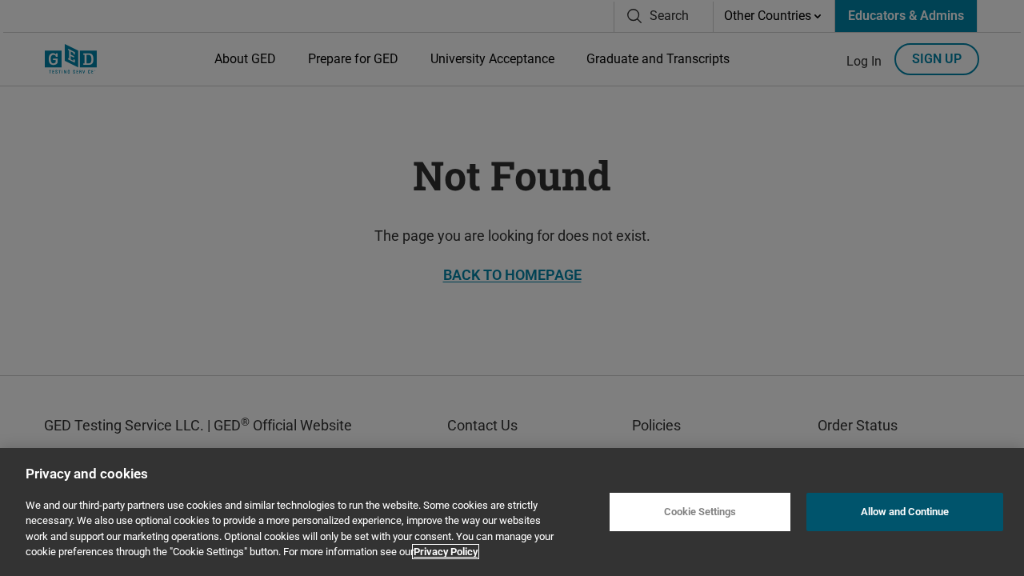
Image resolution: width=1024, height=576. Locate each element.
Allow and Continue (905, 512)
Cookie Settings (700, 512)
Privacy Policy (446, 552)
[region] (512, 512)
